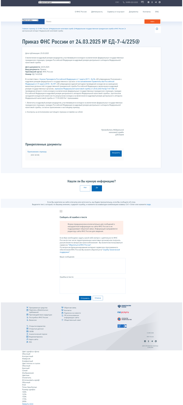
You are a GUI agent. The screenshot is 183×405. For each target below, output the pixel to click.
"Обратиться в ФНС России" (79, 245)
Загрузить (116, 152)
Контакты (147, 12)
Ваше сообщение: (67, 257)
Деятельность (97, 12)
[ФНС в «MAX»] (159, 2)
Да (97, 187)
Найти (152, 21)
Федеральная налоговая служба (61, 29)
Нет (85, 187)
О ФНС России (81, 12)
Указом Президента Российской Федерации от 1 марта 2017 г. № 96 (67, 79)
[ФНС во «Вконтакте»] (148, 2)
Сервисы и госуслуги (115, 12)
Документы (133, 12)
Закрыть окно (27, 404)
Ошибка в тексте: (67, 277)
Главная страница (28, 29)
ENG (157, 12)
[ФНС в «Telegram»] (155, 2)
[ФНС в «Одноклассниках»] (152, 2)
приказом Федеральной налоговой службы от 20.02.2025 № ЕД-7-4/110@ (84, 89)
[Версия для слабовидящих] (117, 2)
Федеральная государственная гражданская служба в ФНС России (100, 29)
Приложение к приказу (36, 152)
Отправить (85, 298)
